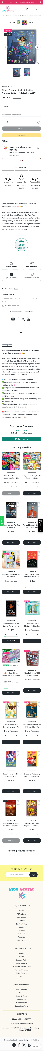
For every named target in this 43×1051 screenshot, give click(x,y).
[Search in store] (31, 9)
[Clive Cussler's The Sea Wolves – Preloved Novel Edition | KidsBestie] (11, 510)
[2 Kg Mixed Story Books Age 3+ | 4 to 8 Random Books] (32, 460)
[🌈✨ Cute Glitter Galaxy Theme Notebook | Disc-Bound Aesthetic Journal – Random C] (11, 658)
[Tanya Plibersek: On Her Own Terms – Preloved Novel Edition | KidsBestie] (32, 510)
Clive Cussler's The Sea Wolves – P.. (11, 526)
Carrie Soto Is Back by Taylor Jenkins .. (11, 775)
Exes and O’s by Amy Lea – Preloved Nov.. (32, 775)
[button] (2, 2)
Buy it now (21, 135)
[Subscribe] (33, 874)
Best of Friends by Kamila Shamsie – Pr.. (32, 575)
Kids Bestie (14, 1040)
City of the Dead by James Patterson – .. (11, 625)
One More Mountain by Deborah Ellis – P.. (32, 726)
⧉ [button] (38, 148)
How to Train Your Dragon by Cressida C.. (32, 824)
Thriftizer (36, 1040)
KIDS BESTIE (11, 473)
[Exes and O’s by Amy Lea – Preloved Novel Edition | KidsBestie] (32, 759)
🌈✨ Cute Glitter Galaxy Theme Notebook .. (11, 675)
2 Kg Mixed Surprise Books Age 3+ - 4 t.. (11, 477)
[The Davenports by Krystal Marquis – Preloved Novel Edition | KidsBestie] (11, 709)
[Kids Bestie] (8, 8)
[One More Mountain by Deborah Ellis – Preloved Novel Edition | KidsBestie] (32, 709)
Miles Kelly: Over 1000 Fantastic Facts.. (32, 674)
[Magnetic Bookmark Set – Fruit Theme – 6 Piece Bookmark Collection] (11, 559)
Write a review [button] (21, 439)
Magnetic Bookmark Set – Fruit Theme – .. (11, 575)
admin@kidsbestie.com (24, 1024)
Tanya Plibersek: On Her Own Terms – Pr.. (32, 526)
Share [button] (6, 106)
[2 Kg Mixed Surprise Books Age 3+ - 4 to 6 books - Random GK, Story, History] (11, 460)
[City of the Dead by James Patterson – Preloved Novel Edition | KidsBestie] (11, 608)
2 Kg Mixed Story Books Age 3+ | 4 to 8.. (32, 477)
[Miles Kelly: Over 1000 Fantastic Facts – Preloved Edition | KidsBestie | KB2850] (32, 658)
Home (3, 16)
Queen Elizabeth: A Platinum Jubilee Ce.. (32, 625)
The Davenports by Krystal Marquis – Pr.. (11, 726)
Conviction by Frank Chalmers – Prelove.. (11, 824)
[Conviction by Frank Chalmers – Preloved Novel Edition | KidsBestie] (11, 808)
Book (16, 289)
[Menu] (40, 9)
